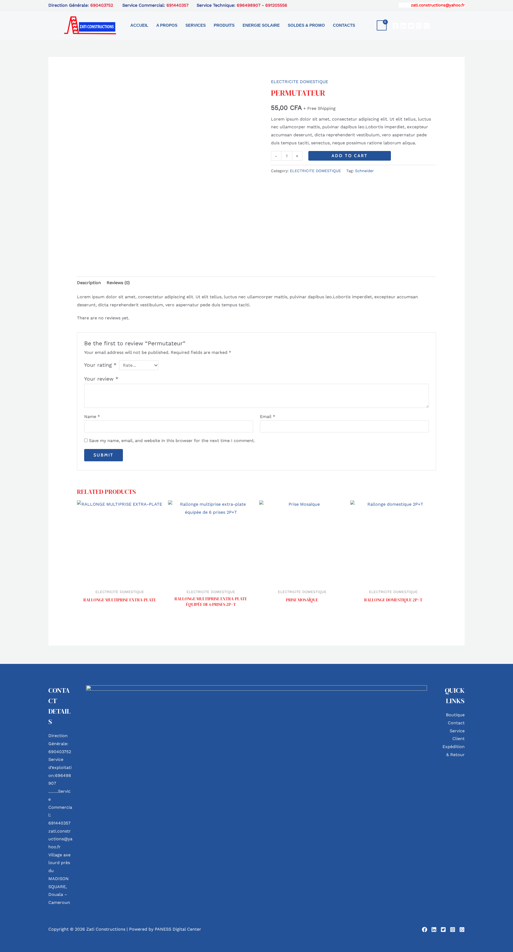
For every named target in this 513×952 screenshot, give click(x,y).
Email (267, 416)
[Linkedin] (403, 25)
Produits (224, 25)
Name (92, 416)
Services (195, 25)
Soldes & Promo (306, 25)
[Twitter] (411, 25)
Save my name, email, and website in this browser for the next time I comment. (172, 440)
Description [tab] (89, 282)
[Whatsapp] (426, 25)
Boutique (455, 714)
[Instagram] (418, 25)
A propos (166, 25)
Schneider (364, 171)
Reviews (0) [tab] (118, 282)
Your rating (100, 365)
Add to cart (350, 155)
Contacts (344, 25)
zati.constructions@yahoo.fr (438, 5)
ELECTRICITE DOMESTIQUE (299, 81)
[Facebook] (395, 25)
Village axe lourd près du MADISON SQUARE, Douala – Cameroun (59, 878)
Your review (101, 379)
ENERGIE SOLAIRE (261, 25)
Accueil (139, 25)
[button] (367, 25)
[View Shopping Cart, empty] (382, 25)
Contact (456, 722)
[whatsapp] (462, 929)
